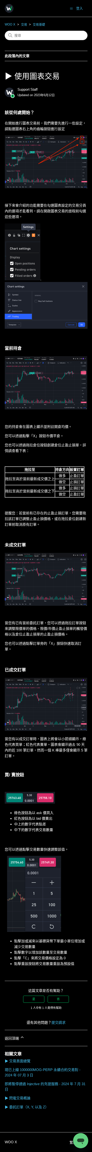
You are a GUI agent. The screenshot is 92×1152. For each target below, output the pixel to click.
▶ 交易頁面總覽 (17, 1061)
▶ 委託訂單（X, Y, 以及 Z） (27, 1107)
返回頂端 (12, 1038)
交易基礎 (39, 24)
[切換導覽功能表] (71, 8)
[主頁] (9, 8)
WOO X (10, 24)
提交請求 (58, 1022)
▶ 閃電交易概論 (17, 1098)
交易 (24, 24)
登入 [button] (79, 8)
